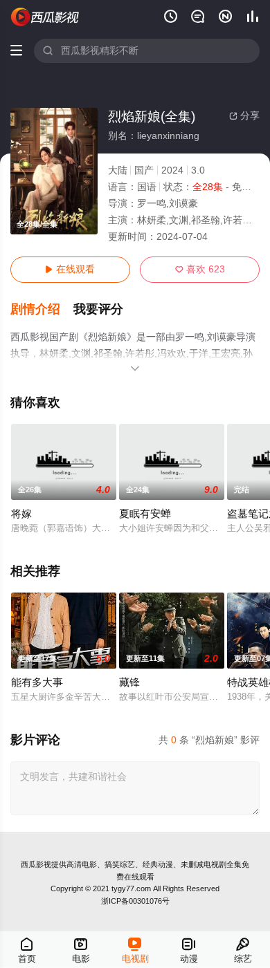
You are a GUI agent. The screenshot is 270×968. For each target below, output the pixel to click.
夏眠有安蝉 (145, 513)
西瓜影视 (36, 864)
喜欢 (200, 269)
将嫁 (21, 513)
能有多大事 (37, 682)
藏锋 (129, 682)
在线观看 (70, 269)
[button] (42, 309)
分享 (244, 116)
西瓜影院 (45, 17)
